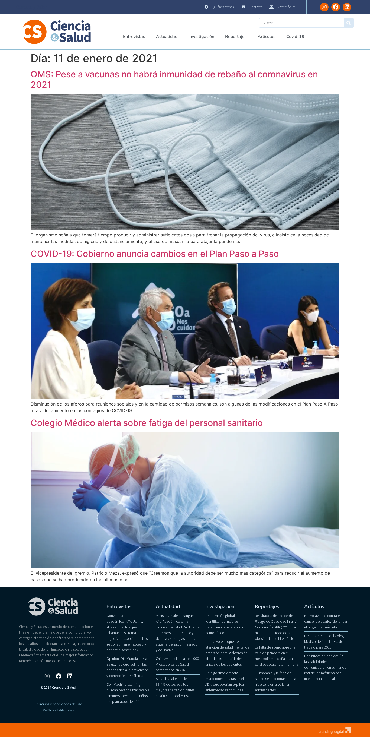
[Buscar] (348, 22)
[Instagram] (324, 7)
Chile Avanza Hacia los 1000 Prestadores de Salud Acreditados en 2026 (177, 664)
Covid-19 (295, 37)
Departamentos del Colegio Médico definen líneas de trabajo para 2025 (325, 641)
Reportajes (236, 37)
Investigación (201, 37)
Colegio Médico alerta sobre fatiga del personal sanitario (147, 422)
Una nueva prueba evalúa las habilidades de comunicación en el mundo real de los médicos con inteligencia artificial (325, 667)
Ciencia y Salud (32, 7)
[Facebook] (335, 7)
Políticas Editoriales (58, 710)
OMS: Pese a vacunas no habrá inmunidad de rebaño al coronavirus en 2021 (174, 79)
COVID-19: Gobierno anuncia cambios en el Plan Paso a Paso (155, 253)
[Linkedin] (347, 7)
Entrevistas (134, 37)
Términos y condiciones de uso (58, 704)
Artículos (266, 37)
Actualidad (166, 37)
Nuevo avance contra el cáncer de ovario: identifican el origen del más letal (326, 621)
